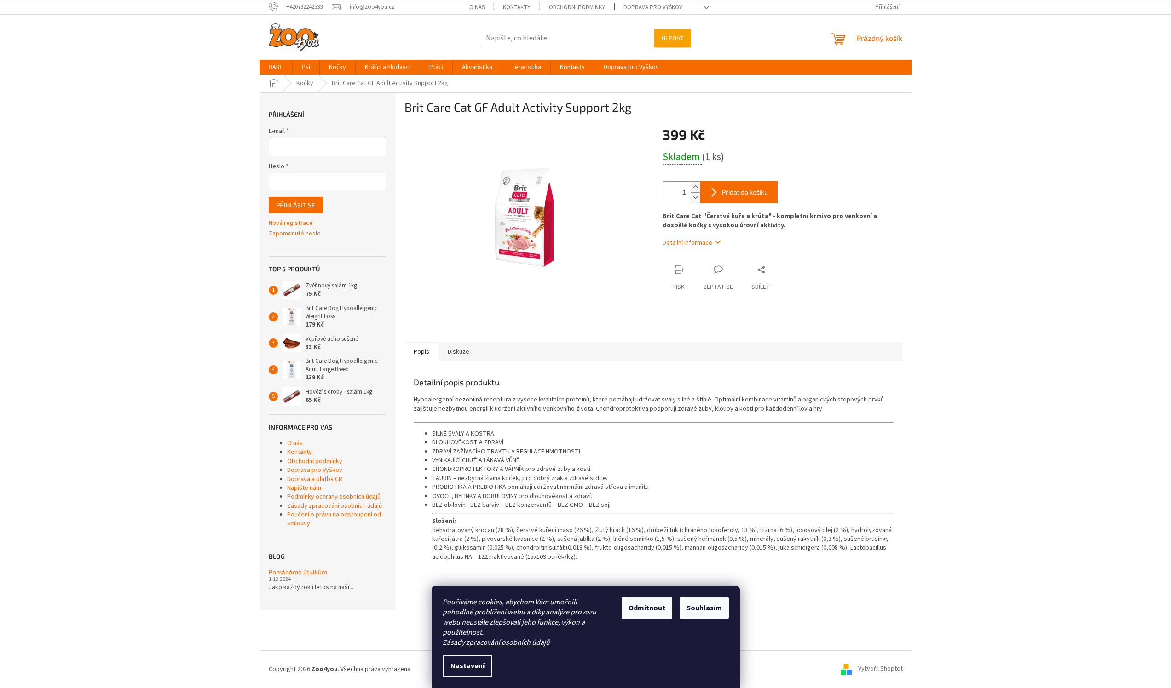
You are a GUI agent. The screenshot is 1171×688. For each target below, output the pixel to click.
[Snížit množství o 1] (695, 197)
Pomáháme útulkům (298, 571)
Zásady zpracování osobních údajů (496, 642)
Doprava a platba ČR (314, 479)
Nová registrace (291, 223)
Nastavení (467, 666)
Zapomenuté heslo (295, 233)
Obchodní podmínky (577, 7)
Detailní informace (687, 242)
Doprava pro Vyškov (652, 7)
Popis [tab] (421, 351)
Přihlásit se (295, 205)
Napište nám (304, 488)
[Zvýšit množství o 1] (695, 187)
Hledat (672, 38)
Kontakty (517, 7)
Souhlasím (704, 608)
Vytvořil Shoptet (880, 669)
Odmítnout (647, 608)
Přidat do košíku (745, 192)
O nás (477, 7)
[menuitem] (276, 67)
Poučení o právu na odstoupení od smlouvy (334, 519)
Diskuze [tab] (458, 351)
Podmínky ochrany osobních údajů (334, 496)
